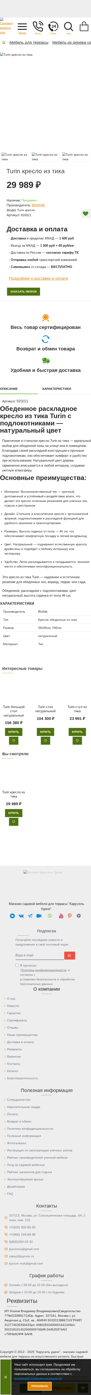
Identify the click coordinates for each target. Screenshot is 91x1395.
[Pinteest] (69, 915)
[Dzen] (78, 915)
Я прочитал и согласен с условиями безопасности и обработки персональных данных (47, 975)
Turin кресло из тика (13, 794)
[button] (22, 26)
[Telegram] (30, 915)
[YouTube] (61, 915)
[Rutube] (39, 915)
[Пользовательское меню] (38, 26)
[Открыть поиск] (68, 26)
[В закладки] (14, 740)
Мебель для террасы (28, 42)
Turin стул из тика (77, 709)
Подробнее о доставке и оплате (38, 278)
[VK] (21, 915)
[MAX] (12, 915)
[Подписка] (70, 955)
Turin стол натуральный (45, 709)
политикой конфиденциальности (38, 1378)
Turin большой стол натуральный (14, 711)
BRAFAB (38, 205)
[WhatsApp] (50, 915)
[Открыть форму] (53, 26)
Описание (9, 389)
